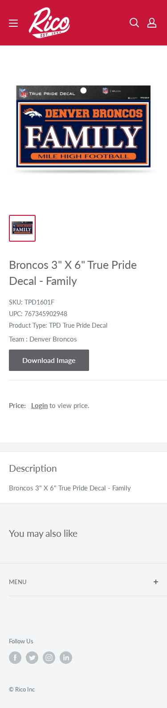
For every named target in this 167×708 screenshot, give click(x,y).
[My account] (151, 23)
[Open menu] (13, 23)
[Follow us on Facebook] (15, 657)
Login (39, 405)
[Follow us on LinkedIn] (66, 657)
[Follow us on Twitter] (32, 657)
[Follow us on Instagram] (49, 657)
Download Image (49, 360)
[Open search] (134, 23)
